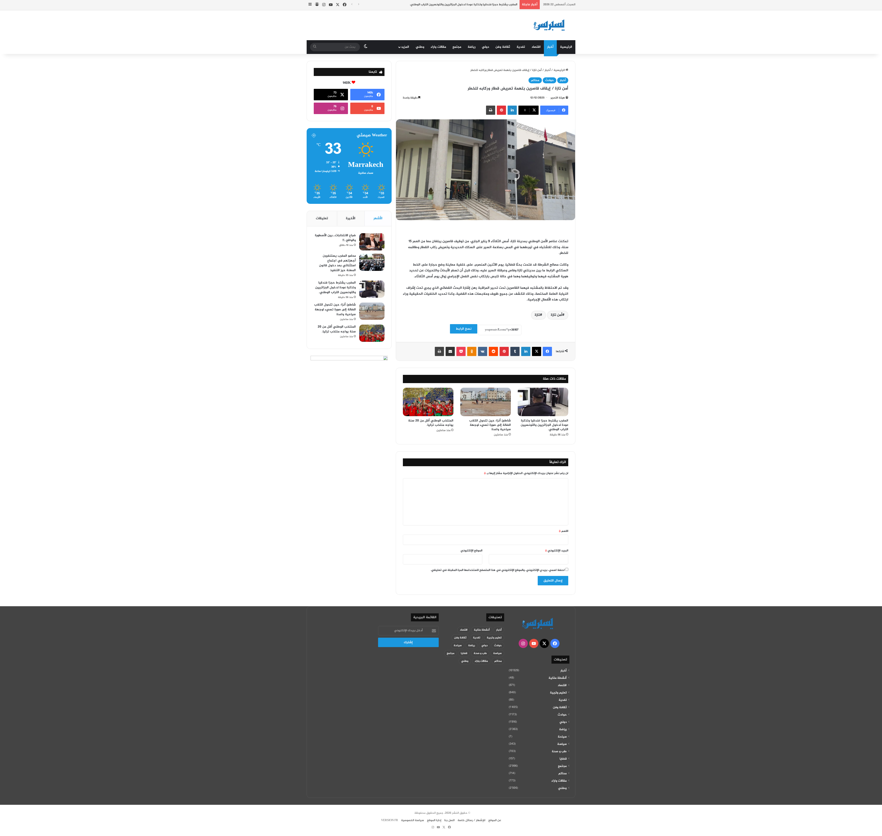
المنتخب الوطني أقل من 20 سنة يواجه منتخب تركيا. (430, 423)
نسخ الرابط (464, 328)
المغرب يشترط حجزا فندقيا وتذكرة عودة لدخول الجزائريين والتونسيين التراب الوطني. (463, 4)
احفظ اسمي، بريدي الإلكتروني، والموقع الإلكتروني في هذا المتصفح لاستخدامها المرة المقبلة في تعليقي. (498, 570)
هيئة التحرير (558, 97)
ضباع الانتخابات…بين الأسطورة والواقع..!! (335, 238)
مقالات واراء (438, 47)
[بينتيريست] (501, 110)
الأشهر (377, 218)
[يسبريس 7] (550, 25)
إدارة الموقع (434, 820)
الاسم (563, 531)
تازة (537, 315)
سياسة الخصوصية (412, 820)
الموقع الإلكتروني (471, 550)
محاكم (535, 80)
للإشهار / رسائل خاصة (471, 820)
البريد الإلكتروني (556, 550)
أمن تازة (556, 315)
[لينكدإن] (512, 110)
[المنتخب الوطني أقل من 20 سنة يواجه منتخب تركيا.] (428, 402)
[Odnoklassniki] (471, 351)
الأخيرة (350, 218)
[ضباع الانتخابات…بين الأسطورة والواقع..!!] (371, 241)
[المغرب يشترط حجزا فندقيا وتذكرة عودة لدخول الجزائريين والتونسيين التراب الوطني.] (543, 402)
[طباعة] (490, 110)
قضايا (563, 758)
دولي (485, 47)
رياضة (471, 47)
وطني (420, 47)
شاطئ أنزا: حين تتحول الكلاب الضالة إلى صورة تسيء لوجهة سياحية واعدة (490, 425)
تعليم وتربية (558, 692)
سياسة (562, 744)
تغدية (521, 47)
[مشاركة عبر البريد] (450, 351)
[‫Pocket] (461, 351)
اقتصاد (536, 47)
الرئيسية (566, 47)
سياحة (562, 736)
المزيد (405, 47)
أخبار (550, 47)
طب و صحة (559, 751)
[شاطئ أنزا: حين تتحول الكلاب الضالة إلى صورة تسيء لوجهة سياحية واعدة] (485, 402)
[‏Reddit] (493, 351)
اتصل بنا (449, 820)
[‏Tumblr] (515, 351)
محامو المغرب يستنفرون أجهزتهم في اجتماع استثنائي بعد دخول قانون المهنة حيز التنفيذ (337, 263)
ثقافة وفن (502, 47)
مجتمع (456, 47)
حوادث (549, 80)
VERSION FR (389, 820)
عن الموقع (494, 820)
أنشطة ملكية (557, 678)
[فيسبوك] (547, 351)
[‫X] (536, 351)
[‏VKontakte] (482, 351)
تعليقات (322, 218)
